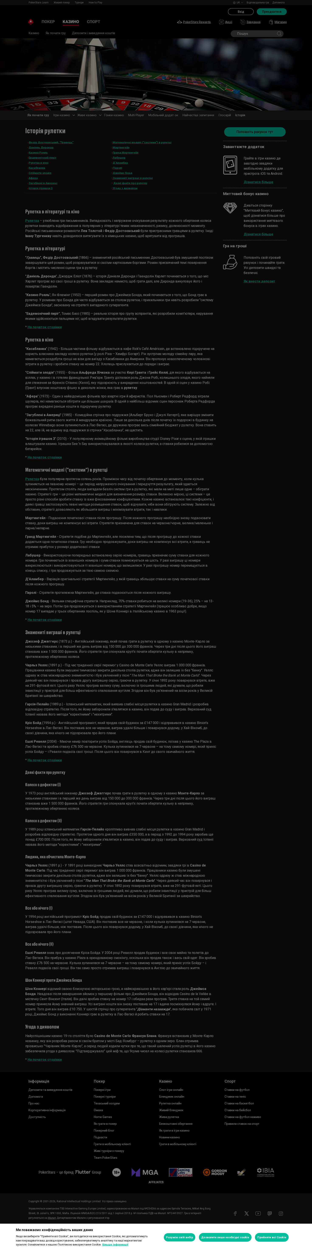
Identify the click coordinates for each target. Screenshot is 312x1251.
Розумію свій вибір (179, 1237)
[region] (156, 1237)
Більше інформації (115, 1244)
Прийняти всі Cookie (271, 1237)
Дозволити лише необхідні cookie (225, 1237)
